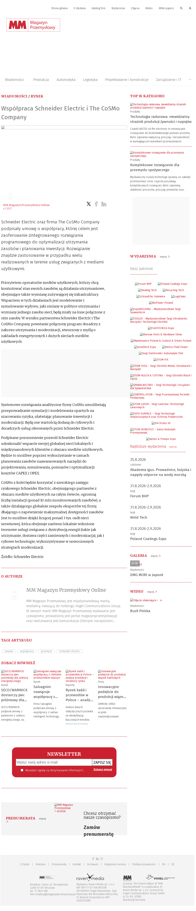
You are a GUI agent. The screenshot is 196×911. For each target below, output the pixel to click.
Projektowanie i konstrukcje (126, 79)
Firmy (101, 681)
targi (132, 491)
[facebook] (96, 204)
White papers (166, 8)
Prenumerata (59, 864)
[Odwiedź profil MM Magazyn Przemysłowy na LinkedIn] (97, 858)
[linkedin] (104, 204)
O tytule (24, 864)
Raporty (70, 685)
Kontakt (77, 864)
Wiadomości (14, 79)
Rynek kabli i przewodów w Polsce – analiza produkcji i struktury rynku (79, 700)
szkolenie (135, 464)
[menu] (97, 8)
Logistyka (90, 79)
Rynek (37, 96)
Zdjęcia (135, 8)
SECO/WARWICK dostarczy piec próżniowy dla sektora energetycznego (14, 700)
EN (163, 864)
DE (172, 864)
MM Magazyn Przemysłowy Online (26, 205)
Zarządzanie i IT (168, 79)
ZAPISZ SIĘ (102, 762)
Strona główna (59, 8)
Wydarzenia (118, 8)
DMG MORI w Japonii (146, 575)
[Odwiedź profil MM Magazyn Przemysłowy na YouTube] (101, 858)
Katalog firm (98, 8)
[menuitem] (59, 8)
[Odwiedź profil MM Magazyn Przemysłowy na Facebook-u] (93, 858)
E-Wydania (80, 8)
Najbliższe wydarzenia (153, 446)
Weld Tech (138, 517)
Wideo (149, 8)
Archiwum (92, 864)
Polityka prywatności (144, 864)
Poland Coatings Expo (148, 539)
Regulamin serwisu (115, 864)
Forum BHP (139, 496)
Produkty (135, 111)
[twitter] (88, 204)
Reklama (40, 864)
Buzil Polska (140, 611)
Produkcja (41, 79)
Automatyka (66, 79)
